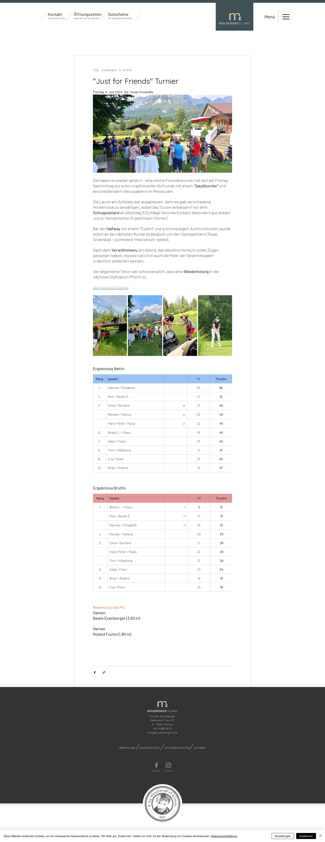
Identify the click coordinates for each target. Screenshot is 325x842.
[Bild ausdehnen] (110, 325)
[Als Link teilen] (104, 672)
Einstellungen (283, 836)
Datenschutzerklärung (224, 836)
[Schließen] (320, 836)
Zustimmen (306, 836)
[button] (56, 18)
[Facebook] (156, 765)
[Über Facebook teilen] (94, 672)
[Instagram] (168, 765)
